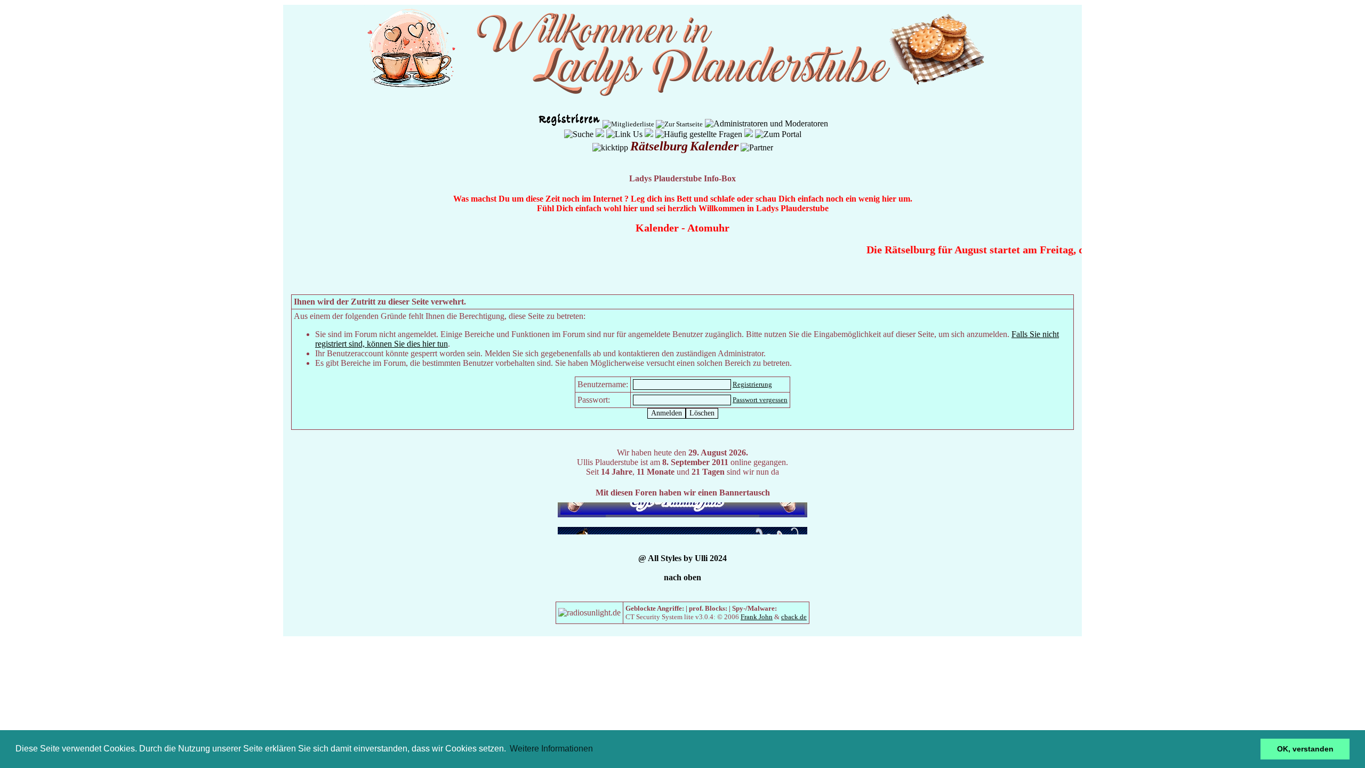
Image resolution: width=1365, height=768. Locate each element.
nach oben (682, 577)
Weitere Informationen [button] (551, 748)
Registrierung (752, 384)
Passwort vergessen (760, 400)
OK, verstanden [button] (1305, 749)
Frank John (757, 617)
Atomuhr (708, 228)
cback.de (794, 617)
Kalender (657, 228)
